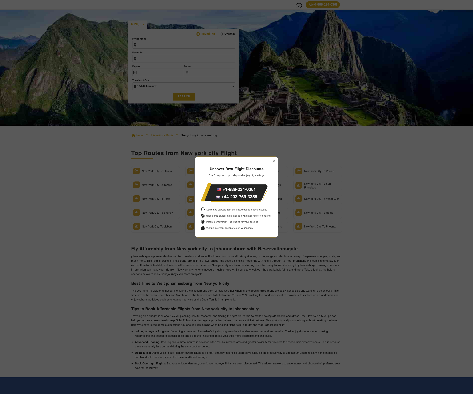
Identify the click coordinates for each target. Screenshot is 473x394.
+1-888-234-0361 (238, 189)
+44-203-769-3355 (238, 196)
